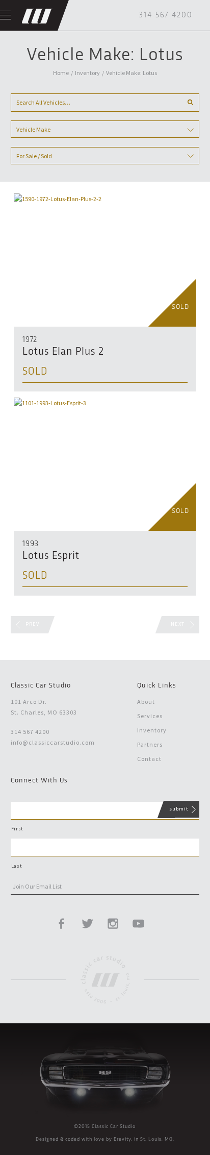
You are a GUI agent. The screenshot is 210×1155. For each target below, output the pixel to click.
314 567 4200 (166, 15)
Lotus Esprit (51, 556)
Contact (149, 759)
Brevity (122, 1139)
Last (16, 866)
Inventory (87, 73)
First (17, 828)
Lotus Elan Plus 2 (63, 352)
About (146, 701)
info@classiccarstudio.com (53, 742)
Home (61, 73)
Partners (150, 744)
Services (150, 716)
